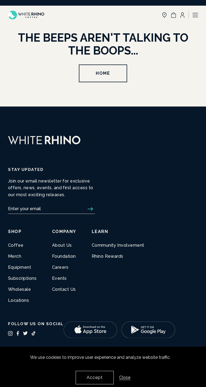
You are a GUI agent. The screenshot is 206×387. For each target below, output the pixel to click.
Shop (14, 231)
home (103, 73)
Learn (100, 231)
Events (59, 278)
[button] (173, 15)
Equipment (19, 267)
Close (124, 377)
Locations (18, 300)
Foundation (64, 256)
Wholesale (19, 289)
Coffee (16, 245)
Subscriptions (22, 278)
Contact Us (64, 289)
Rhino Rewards (107, 256)
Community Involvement (118, 245)
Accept (95, 377)
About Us (62, 245)
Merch (14, 256)
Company (64, 231)
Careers (60, 267)
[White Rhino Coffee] (26, 15)
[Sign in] (182, 15)
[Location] (164, 15)
